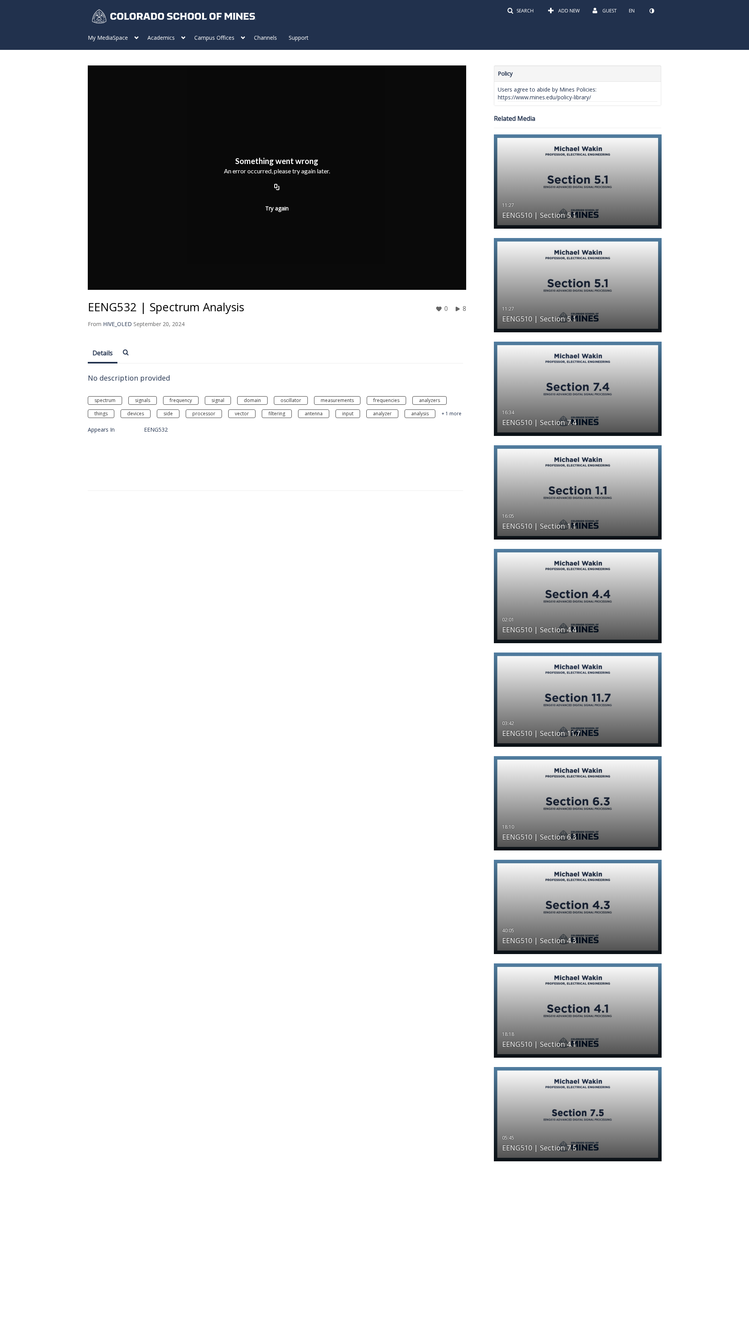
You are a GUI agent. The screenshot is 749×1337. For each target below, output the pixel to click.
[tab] (102, 353)
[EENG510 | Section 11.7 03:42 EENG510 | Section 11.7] (578, 699)
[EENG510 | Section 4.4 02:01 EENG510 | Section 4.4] (578, 595)
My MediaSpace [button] (108, 37)
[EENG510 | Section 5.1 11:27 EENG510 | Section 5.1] (578, 181)
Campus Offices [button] (214, 37)
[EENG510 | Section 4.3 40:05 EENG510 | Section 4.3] (578, 906)
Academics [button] (161, 37)
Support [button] (299, 37)
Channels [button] (265, 37)
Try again (277, 208)
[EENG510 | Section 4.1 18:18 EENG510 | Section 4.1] (578, 1010)
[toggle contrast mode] (651, 11)
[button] (520, 11)
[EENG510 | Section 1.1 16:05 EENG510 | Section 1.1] (578, 492)
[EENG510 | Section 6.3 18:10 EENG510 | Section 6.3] (578, 802)
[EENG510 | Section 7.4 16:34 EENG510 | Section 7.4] (578, 388)
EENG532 (156, 429)
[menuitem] (117, 37)
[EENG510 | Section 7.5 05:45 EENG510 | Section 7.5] (578, 1113)
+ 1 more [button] (451, 413)
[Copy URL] (277, 188)
